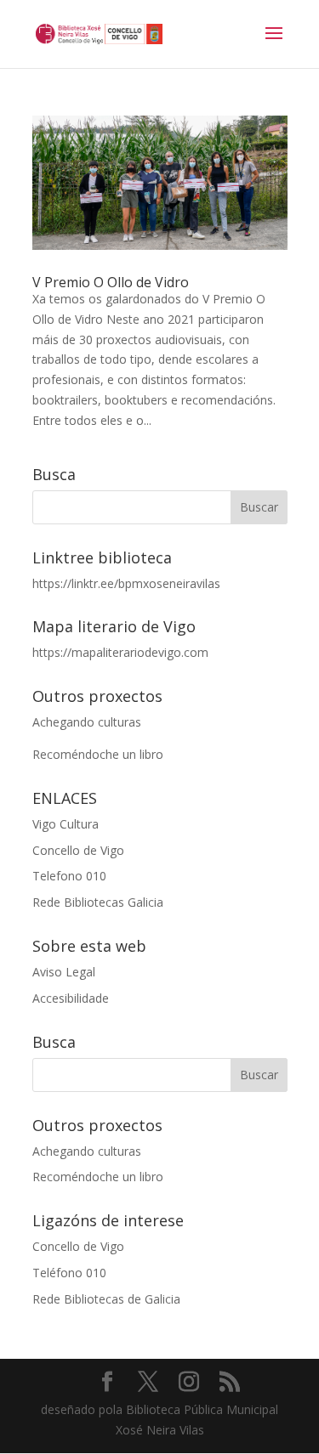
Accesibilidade (70, 998)
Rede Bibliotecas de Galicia (106, 1299)
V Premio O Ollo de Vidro (110, 282)
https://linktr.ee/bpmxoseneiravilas (126, 583)
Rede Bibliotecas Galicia (97, 902)
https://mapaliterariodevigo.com (120, 652)
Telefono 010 (69, 876)
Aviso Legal (63, 972)
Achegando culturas (86, 722)
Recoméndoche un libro (97, 754)
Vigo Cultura (65, 824)
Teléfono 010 (69, 1272)
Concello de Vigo (78, 850)
